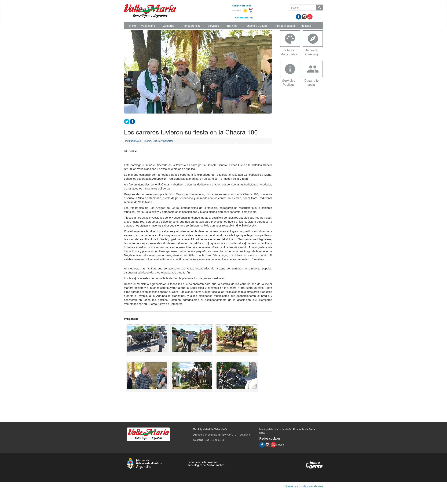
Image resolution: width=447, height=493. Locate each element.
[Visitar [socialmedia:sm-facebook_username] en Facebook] (132, 121)
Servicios (213, 26)
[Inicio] (150, 11)
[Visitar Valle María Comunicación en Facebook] (298, 16)
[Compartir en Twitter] (127, 121)
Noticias (306, 26)
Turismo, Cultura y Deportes (157, 141)
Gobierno (169, 26)
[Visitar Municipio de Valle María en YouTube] (310, 16)
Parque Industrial (285, 26)
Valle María (148, 26)
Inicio (132, 26)
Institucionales (133, 141)
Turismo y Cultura (256, 26)
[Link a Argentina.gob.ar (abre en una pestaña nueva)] (314, 464)
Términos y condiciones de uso (303, 486)
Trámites (232, 26)
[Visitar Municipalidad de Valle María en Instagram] (304, 16)
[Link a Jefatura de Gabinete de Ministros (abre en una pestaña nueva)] (144, 463)
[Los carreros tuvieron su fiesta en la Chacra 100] (147, 340)
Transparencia (191, 26)
